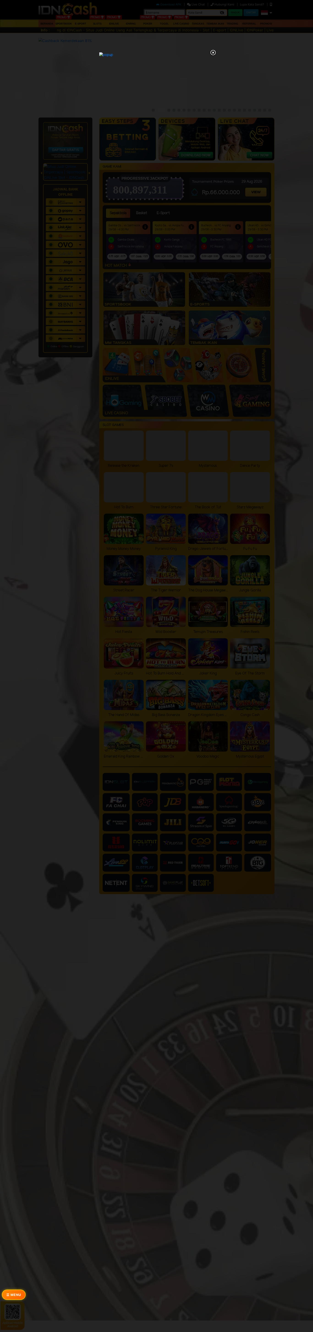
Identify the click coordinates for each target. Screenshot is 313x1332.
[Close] (213, 53)
